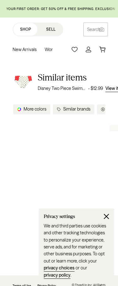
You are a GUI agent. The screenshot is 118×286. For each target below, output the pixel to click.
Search (93, 29)
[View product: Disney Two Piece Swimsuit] (23, 82)
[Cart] (102, 49)
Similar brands (76, 109)
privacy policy (57, 275)
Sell (51, 29)
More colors (35, 109)
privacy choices (59, 268)
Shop (25, 29)
